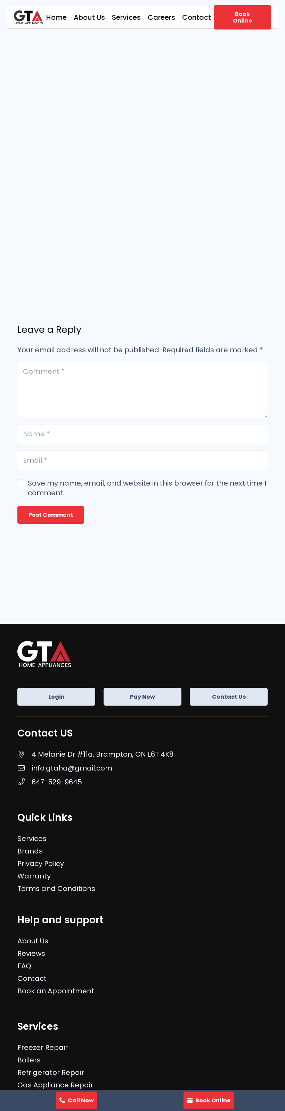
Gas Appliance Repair (55, 1085)
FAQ (24, 966)
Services (32, 838)
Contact (32, 978)
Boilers (29, 1060)
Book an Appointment (55, 991)
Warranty (34, 876)
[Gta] (28, 17)
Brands (30, 851)
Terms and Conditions (56, 888)
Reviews (31, 953)
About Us (32, 941)
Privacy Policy (40, 863)
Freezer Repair (42, 1047)
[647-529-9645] (24, 782)
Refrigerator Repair (50, 1072)
